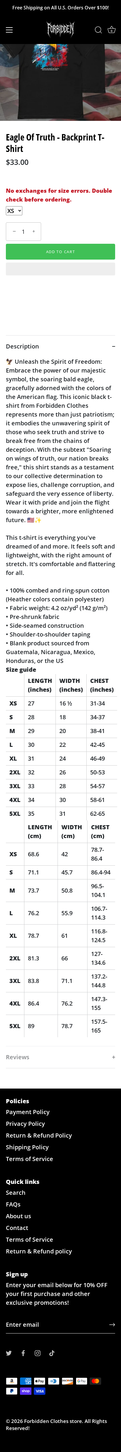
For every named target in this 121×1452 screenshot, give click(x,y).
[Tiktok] (52, 1352)
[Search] (98, 30)
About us (18, 1216)
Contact (17, 1228)
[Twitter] (9, 1352)
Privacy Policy (25, 1124)
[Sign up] (112, 1325)
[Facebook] (23, 1352)
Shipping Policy (27, 1147)
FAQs (13, 1204)
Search (16, 1193)
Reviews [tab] (17, 1057)
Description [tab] (22, 346)
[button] (60, 270)
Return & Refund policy (39, 1251)
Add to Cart (60, 251)
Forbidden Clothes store (53, 1421)
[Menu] (9, 29)
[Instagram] (38, 1352)
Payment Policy (28, 1112)
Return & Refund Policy (39, 1135)
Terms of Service (29, 1159)
